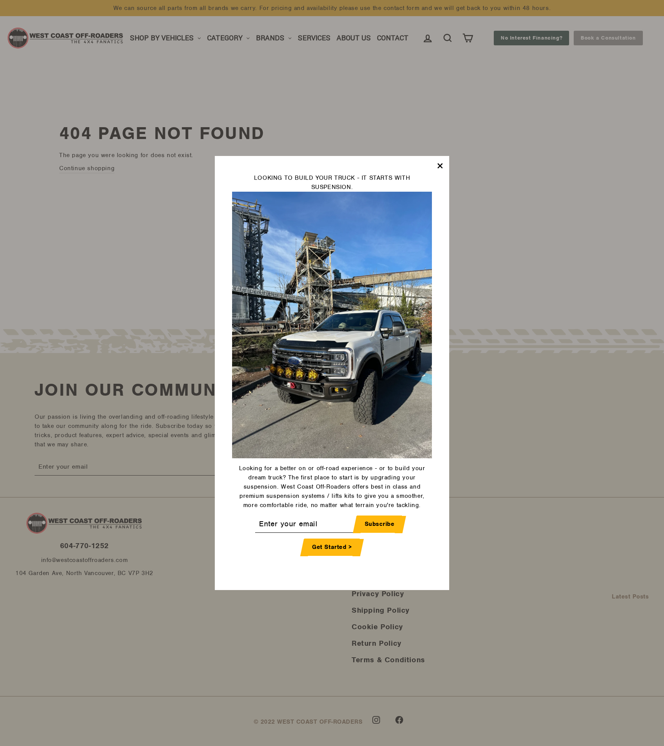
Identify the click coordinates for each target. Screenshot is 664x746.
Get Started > (332, 547)
